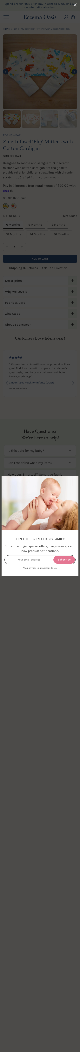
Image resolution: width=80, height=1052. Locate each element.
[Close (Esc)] (75, 5)
